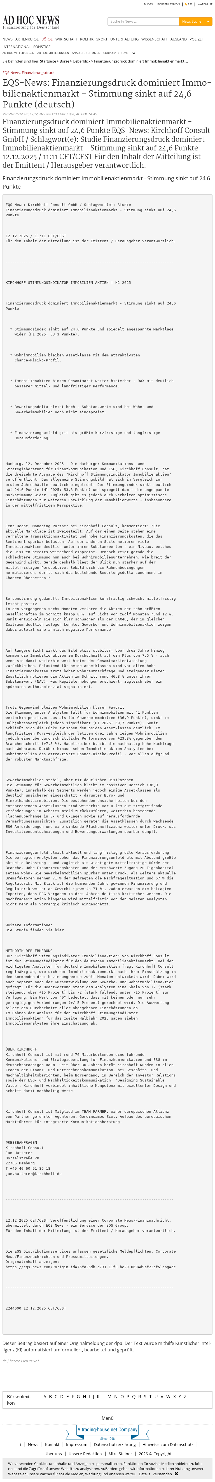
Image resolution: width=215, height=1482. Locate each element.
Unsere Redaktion (85, 1453)
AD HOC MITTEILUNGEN (18, 53)
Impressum (76, 1444)
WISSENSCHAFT (154, 39)
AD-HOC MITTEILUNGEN (53, 53)
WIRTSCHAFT (66, 39)
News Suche (191, 21)
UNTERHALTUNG (124, 39)
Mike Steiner (120, 1453)
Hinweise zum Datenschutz (167, 1444)
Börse (64, 61)
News (33, 1444)
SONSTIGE (41, 46)
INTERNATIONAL (17, 46)
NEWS (8, 39)
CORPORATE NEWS (115, 53)
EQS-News (11, 73)
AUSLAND (178, 39)
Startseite (48, 61)
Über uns (53, 1453)
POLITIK (87, 39)
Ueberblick (81, 61)
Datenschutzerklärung (115, 1444)
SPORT (102, 39)
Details (144, 1473)
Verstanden (162, 1473)
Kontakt (52, 1444)
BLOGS (148, 4)
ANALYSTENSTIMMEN (86, 53)
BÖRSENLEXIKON (168, 4)
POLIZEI (196, 39)
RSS (189, 4)
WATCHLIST (205, 4)
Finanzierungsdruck (38, 73)
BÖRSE (47, 39)
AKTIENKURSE (27, 39)
